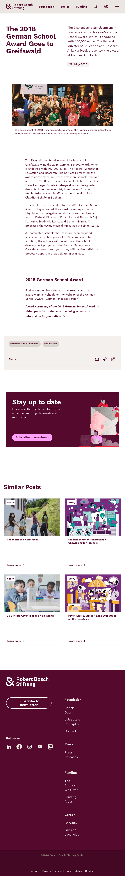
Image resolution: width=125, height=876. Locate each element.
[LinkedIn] (9, 747)
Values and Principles (72, 721)
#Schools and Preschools (24, 343)
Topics (65, 6)
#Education (50, 343)
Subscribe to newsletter (32, 437)
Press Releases (71, 754)
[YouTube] (40, 747)
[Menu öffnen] (117, 6)
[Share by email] (97, 359)
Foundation (46, 6)
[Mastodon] (50, 747)
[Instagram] (29, 747)
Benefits (71, 823)
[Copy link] (105, 359)
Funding (81, 6)
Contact (70, 731)
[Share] (112, 359)
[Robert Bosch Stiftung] (27, 686)
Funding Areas (70, 799)
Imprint (34, 871)
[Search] (95, 6)
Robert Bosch (70, 710)
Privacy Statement (53, 871)
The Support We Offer (71, 785)
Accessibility (74, 871)
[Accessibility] (106, 6)
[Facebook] (19, 747)
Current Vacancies (72, 832)
